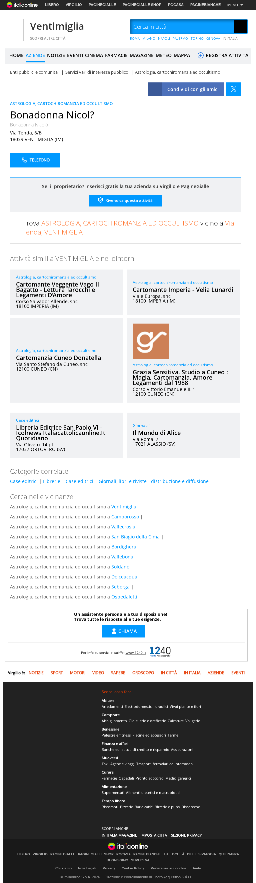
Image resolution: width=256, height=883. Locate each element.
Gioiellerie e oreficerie (147, 720)
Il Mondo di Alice (157, 433)
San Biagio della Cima (135, 536)
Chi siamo (63, 868)
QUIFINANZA (229, 854)
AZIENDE (35, 55)
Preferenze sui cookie (168, 868)
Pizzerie (126, 806)
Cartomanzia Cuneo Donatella (58, 358)
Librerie (51, 481)
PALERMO (180, 38)
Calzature (176, 720)
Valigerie (192, 720)
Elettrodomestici (139, 706)
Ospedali (126, 778)
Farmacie (109, 778)
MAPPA (182, 55)
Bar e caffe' (144, 806)
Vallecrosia (123, 526)
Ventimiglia (57, 26)
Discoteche (190, 806)
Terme (173, 735)
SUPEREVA (140, 860)
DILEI (191, 854)
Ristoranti (110, 806)
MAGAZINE (142, 55)
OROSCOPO (143, 673)
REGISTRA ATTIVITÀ (226, 55)
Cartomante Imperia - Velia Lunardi (183, 290)
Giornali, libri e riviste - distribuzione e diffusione (154, 481)
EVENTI (75, 55)
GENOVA (213, 38)
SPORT (57, 673)
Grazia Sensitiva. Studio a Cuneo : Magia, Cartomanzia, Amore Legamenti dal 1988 (180, 377)
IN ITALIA (230, 38)
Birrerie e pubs (167, 806)
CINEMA (94, 55)
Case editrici (27, 420)
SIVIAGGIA (207, 854)
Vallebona (122, 556)
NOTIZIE (56, 55)
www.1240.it (136, 652)
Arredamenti (112, 706)
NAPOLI (164, 38)
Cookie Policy (133, 868)
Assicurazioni (182, 749)
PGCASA (176, 5)
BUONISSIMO (117, 860)
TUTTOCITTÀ (174, 854)
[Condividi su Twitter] (233, 89)
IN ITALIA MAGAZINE (119, 835)
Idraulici (161, 706)
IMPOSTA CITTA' (154, 835)
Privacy (109, 868)
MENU (232, 5)
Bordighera (123, 546)
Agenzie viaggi (122, 763)
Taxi (105, 763)
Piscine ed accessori (149, 735)
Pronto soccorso (150, 778)
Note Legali (87, 868)
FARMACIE (116, 55)
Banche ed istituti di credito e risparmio (135, 749)
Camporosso (125, 516)
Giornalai (141, 425)
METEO (164, 55)
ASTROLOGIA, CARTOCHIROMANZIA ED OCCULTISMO (61, 103)
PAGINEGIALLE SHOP (142, 5)
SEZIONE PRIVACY (186, 835)
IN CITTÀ (169, 673)
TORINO (197, 38)
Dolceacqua (124, 576)
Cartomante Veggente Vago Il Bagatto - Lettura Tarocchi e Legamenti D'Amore (57, 289)
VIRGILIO (74, 5)
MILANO (148, 38)
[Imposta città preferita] (13, 27)
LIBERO (52, 5)
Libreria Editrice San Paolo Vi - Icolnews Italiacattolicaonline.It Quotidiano (60, 432)
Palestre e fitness (116, 735)
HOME (16, 55)
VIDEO (98, 673)
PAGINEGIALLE (102, 5)
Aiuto (197, 868)
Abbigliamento (114, 720)
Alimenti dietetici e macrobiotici (153, 792)
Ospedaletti (124, 596)
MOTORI (77, 673)
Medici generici (178, 778)
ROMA (135, 38)
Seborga (120, 586)
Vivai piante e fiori (185, 706)
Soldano (120, 566)
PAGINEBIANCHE (205, 5)
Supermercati (113, 792)
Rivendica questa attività (128, 200)
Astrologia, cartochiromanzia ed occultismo (56, 277)
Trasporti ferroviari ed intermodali (165, 763)
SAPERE (118, 673)
